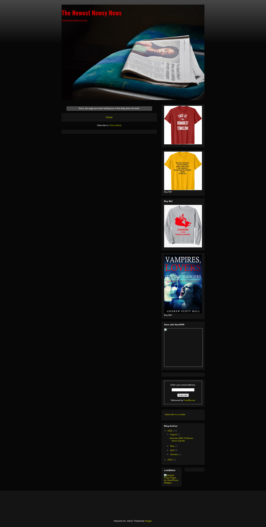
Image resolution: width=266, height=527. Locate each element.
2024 (170, 459)
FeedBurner (189, 400)
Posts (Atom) (115, 125)
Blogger (148, 521)
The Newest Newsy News (92, 12)
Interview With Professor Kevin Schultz (181, 439)
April (172, 450)
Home (109, 117)
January (174, 454)
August (173, 434)
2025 (170, 430)
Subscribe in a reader (175, 414)
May (172, 446)
